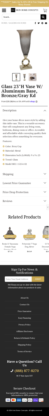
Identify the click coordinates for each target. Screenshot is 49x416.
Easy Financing (24, 318)
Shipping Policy (24, 344)
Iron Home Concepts (20, 410)
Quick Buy (10, 236)
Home (4, 23)
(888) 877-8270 (27, 371)
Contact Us (24, 304)
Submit (38, 279)
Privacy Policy (24, 324)
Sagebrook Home (17, 23)
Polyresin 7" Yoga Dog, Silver (29, 245)
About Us (25, 297)
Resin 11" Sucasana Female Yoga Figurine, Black (10, 246)
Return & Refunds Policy (24, 338)
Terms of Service (24, 351)
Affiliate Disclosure (24, 331)
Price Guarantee (24, 311)
